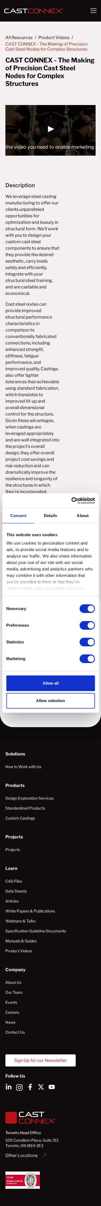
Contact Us (15, 1032)
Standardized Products (25, 808)
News (10, 1022)
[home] (44, 11)
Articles (12, 901)
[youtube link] (51, 1087)
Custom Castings (20, 818)
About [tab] (83, 515)
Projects (12, 849)
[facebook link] (30, 1087)
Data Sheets (16, 891)
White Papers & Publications (30, 911)
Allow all (51, 683)
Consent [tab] (18, 515)
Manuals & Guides (21, 941)
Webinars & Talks (20, 921)
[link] (25, 1155)
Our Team (14, 992)
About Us (13, 982)
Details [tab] (50, 515)
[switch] (87, 625)
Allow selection (50, 700)
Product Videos (18, 951)
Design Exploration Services (29, 798)
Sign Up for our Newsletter (40, 1060)
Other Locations (21, 1155)
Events (11, 1002)
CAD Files (13, 881)
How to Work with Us (23, 766)
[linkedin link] (8, 1087)
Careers (12, 1012)
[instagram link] (19, 1087)
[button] (93, 11)
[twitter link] (41, 1087)
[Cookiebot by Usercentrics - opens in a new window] (72, 500)
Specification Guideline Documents (35, 931)
